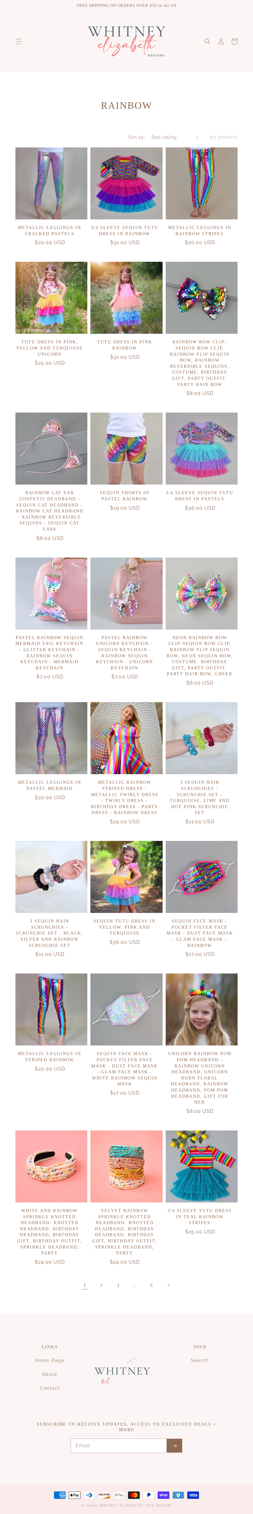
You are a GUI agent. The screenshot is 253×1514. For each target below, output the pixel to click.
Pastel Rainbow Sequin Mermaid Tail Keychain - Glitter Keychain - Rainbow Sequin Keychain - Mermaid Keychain (49, 652)
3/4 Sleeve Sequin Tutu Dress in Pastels (199, 495)
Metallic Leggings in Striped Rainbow (49, 1056)
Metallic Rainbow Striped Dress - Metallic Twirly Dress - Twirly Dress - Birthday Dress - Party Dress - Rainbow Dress (124, 797)
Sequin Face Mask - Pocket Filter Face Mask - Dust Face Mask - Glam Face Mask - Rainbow (200, 933)
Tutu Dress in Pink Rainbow (124, 345)
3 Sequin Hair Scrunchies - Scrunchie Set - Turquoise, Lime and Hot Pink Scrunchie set (200, 797)
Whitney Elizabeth (121, 1505)
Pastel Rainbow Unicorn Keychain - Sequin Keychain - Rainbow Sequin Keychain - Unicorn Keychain (124, 652)
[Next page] (168, 1285)
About (49, 1374)
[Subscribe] (174, 1446)
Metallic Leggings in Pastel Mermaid (49, 785)
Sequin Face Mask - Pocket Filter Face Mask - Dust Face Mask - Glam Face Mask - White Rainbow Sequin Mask (124, 1068)
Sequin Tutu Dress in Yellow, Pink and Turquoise (124, 927)
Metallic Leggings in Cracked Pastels (49, 230)
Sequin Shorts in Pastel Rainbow (124, 495)
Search (200, 1360)
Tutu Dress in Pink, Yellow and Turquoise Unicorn (49, 348)
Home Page (49, 1360)
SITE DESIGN (158, 1505)
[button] (18, 41)
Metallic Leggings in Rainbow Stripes (199, 230)
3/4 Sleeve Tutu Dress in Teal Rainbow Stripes (200, 1216)
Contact (50, 1388)
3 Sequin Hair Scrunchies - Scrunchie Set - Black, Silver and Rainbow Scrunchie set (49, 933)
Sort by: (136, 137)
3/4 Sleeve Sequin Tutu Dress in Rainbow (124, 230)
